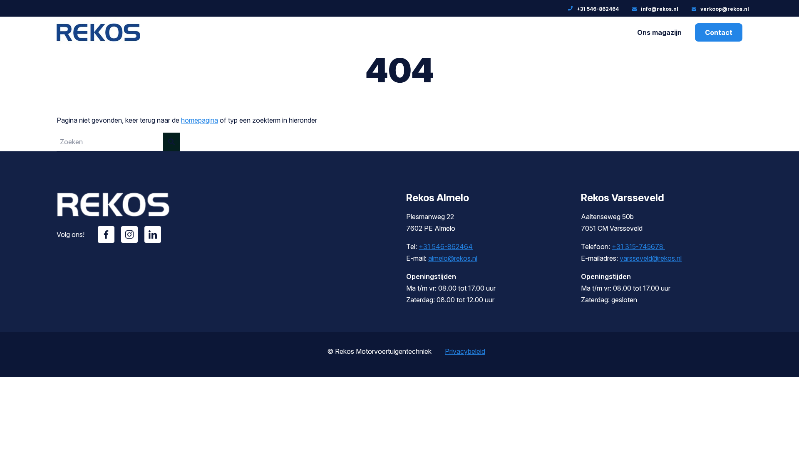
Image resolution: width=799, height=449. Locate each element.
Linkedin (152, 234)
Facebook (106, 234)
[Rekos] (98, 42)
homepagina (199, 120)
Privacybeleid (465, 351)
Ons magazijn (659, 32)
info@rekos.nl (659, 9)
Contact (718, 32)
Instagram (129, 234)
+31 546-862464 (598, 9)
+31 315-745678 (638, 246)
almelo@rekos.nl (452, 258)
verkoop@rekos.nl (724, 9)
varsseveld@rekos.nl (651, 258)
